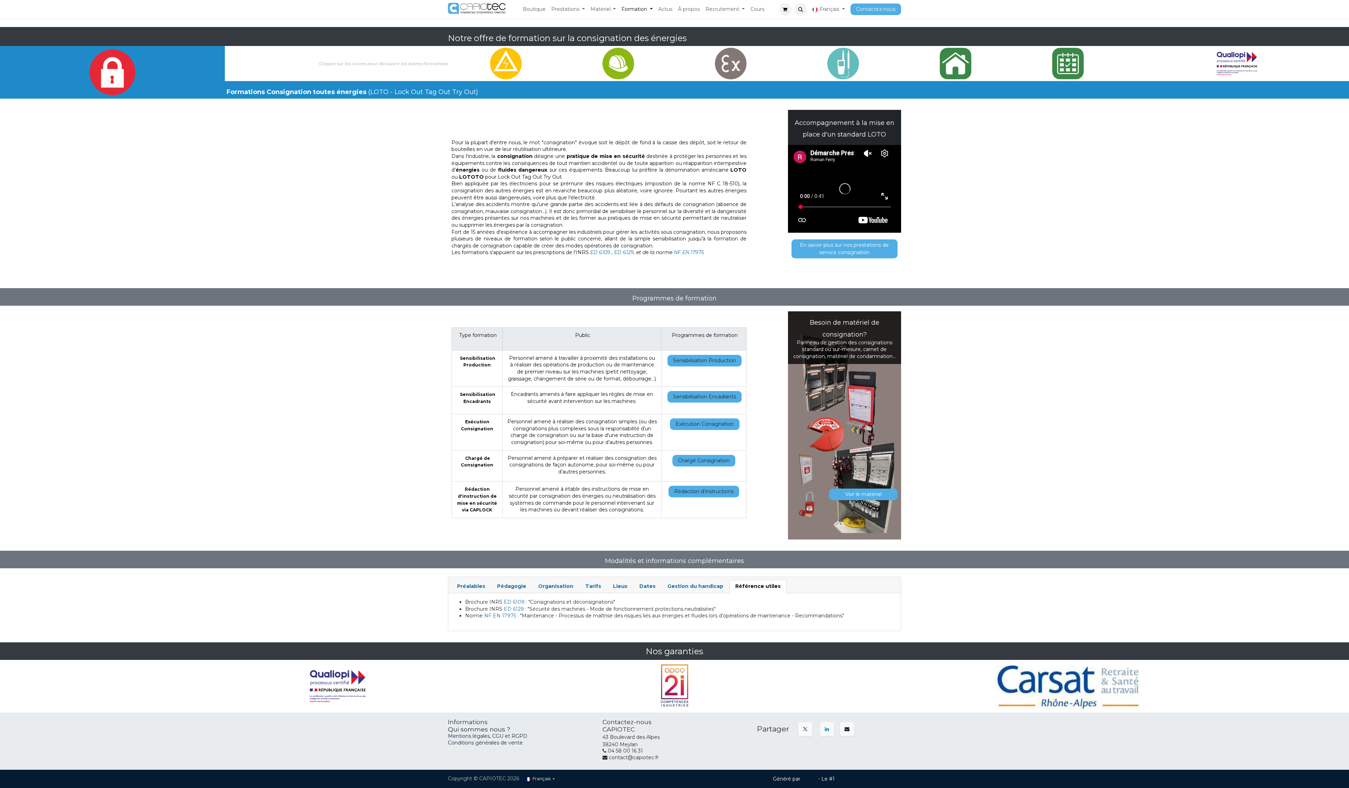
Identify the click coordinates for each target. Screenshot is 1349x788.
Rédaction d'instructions (704, 491)
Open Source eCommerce (868, 779)
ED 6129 (624, 252)
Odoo (810, 779)
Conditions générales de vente (485, 743)
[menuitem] (534, 9)
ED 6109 (600, 252)
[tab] (471, 586)
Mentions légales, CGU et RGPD (488, 736)
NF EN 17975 (689, 252)
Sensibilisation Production (704, 360)
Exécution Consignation (705, 424)
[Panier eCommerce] (785, 9)
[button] (800, 9)
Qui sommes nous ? (479, 729)
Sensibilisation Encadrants (704, 396)
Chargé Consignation (704, 460)
